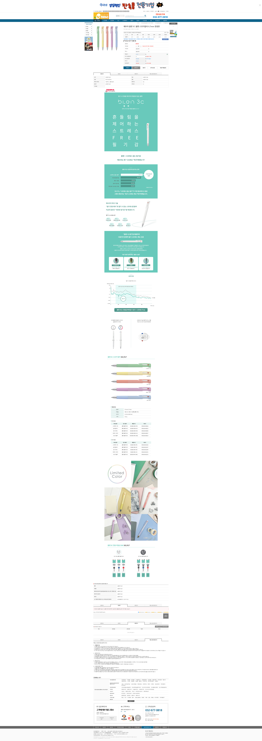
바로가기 (133, 709)
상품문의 (136, 73)
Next (123, 16)
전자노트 (133, 691)
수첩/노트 (111, 691)
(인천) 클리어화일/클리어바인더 (136, 687)
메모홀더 (143, 697)
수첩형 (122, 684)
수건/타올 (145, 20)
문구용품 (152, 697)
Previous (123, 15)
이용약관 (111, 727)
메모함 (122, 697)
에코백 (138, 20)
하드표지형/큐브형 (127, 684)
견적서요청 (152, 67)
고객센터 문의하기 (165, 626)
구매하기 (127, 67)
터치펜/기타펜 (145, 681)
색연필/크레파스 (123, 681)
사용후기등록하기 (165, 616)
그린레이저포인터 (129, 693)
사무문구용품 (112, 697)
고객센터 (167, 11)
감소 (136, 46)
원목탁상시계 (138, 695)
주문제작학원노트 (146, 691)
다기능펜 (128, 681)
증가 (140, 46)
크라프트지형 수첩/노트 (139, 691)
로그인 (144, 11)
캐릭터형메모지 (163, 684)
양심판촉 (112, 20)
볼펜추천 (156, 681)
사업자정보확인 (108, 732)
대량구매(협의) (163, 67)
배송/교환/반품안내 (153, 73)
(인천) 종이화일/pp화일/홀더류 (126, 687)
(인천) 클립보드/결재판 (154, 687)
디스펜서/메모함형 (133, 684)
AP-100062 (120, 15)
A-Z (125, 11)
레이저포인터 (112, 693)
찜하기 (144, 67)
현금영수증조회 (112, 718)
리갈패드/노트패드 (128, 691)
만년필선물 (132, 681)
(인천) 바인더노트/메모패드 (146, 687)
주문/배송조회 (162, 11)
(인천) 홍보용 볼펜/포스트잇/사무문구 (147, 23)
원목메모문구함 (123, 695)
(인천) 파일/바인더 (113, 687)
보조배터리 (125, 20)
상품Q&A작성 (158, 626)
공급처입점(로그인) (147, 727)
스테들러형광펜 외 (144, 679)
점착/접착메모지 (157, 684)
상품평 (119, 73)
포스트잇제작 (123, 685)
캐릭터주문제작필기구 (151, 681)
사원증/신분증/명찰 (137, 697)
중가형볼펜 (132, 679)
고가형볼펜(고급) (166, 23)
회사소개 (97, 727)
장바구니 (157, 11)
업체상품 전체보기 (165, 39)
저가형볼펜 (128, 679)
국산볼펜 (136, 681)
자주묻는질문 (137, 727)
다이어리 (111, 689)
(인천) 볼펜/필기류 (158, 23)
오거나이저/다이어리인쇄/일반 (149, 689)
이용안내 (104, 727)
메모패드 (152, 684)
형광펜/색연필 (154, 679)
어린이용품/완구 (162, 697)
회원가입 (147, 11)
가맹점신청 (164, 727)
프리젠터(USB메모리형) (136, 693)
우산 (118, 20)
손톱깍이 (165, 20)
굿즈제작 (105, 20)
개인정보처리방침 (120, 727)
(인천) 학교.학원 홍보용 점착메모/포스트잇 (114, 684)
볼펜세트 (140, 681)
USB (151, 20)
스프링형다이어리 (141, 689)
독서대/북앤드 (157, 697)
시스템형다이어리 (135, 689)
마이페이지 (152, 11)
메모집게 (111, 699)
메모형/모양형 (139, 684)
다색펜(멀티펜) (123, 679)
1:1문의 (129, 727)
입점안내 (157, 727)
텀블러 (132, 20)
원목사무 (111, 695)
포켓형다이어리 (123, 689)
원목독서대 (133, 695)
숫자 (128, 11)
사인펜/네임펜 (159, 679)
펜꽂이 (133, 697)
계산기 (125, 697)
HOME (138, 23)
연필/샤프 (164, 679)
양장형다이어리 (129, 689)
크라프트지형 (145, 684)
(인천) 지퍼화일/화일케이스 (163, 687)
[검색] (145, 16)
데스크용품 (129, 697)
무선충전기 (157, 20)
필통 (149, 697)
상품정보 (102, 73)
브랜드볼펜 (149, 679)
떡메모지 (149, 684)
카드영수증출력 (102, 718)
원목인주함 (128, 695)
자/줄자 (146, 697)
